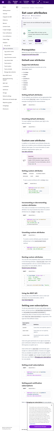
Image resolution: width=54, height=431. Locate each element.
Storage (5, 93)
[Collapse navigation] (17, 7)
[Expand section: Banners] (17, 23)
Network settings (7, 96)
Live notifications (7, 36)
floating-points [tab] (40, 173)
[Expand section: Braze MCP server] (17, 75)
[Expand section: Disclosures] (17, 109)
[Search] (44, 2)
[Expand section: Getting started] (17, 10)
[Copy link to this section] (48, 13)
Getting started (6, 10)
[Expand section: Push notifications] (17, 33)
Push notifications (7, 33)
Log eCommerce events (10, 57)
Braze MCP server (7, 75)
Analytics (5, 42)
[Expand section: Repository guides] (17, 102)
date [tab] (31, 176)
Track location (7, 66)
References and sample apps (10, 99)
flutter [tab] (44, 40)
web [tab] (24, 40)
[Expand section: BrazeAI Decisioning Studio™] (17, 79)
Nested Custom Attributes (29, 268)
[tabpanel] (37, 225)
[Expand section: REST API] (17, 83)
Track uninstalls (8, 69)
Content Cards (6, 26)
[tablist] (37, 42)
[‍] (39, 1)
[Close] (51, 405)
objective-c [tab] (32, 105)
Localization (6, 86)
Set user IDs (7, 45)
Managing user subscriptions (43, 357)
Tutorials (5, 13)
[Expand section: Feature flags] (17, 39)
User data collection (27, 151)
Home (4, 7)
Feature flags (6, 39)
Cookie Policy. (32, 423)
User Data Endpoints (27, 300)
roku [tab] (24, 43)
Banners (5, 23)
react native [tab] (38, 43)
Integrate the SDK (7, 17)
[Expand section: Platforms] (17, 20)
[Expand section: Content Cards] (17, 26)
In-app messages (7, 29)
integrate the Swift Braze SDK (30, 54)
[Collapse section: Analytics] (17, 42)
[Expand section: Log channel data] (17, 60)
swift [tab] (37, 40)
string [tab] (25, 173)
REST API (5, 83)
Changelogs (6, 105)
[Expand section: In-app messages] (17, 30)
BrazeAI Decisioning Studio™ (8, 79)
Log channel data (8, 60)
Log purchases (7, 54)
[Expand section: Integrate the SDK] (17, 17)
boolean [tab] (25, 176)
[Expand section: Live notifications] (17, 36)
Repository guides (7, 102)
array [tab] (37, 176)
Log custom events (9, 51)
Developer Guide (25, 7)
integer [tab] (31, 173)
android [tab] (30, 40)
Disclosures (5, 109)
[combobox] (47, 2)
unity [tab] (30, 43)
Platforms (5, 20)
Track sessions (7, 63)
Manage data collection (10, 72)
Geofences (5, 89)
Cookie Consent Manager (40, 426)
